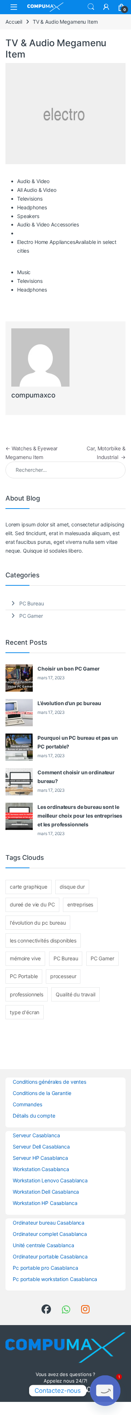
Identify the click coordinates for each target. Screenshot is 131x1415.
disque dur (72, 887)
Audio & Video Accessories (48, 224)
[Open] (13, 7)
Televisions (29, 198)
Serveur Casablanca (36, 1135)
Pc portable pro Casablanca (45, 1268)
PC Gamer (31, 616)
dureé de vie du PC (32, 904)
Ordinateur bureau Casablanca (48, 1223)
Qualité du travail (75, 994)
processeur (63, 976)
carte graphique (28, 887)
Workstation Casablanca (41, 1169)
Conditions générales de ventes (49, 1082)
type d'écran (24, 1012)
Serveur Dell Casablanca (41, 1146)
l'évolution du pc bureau (38, 923)
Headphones (32, 207)
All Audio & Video (36, 190)
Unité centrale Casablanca (43, 1245)
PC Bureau (31, 603)
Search (91, 7)
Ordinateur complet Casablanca (50, 1234)
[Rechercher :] (65, 470)
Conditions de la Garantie (42, 1093)
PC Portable (23, 976)
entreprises (80, 904)
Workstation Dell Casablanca (46, 1192)
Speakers (28, 216)
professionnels (26, 994)
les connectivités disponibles (43, 940)
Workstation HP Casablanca (45, 1203)
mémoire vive (25, 958)
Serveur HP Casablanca (40, 1158)
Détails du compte (34, 1115)
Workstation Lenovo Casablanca (50, 1180)
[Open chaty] (105, 1390)
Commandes (27, 1104)
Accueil (13, 22)
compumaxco (33, 395)
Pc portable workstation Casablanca (55, 1279)
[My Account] (106, 7)
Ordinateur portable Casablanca (50, 1256)
